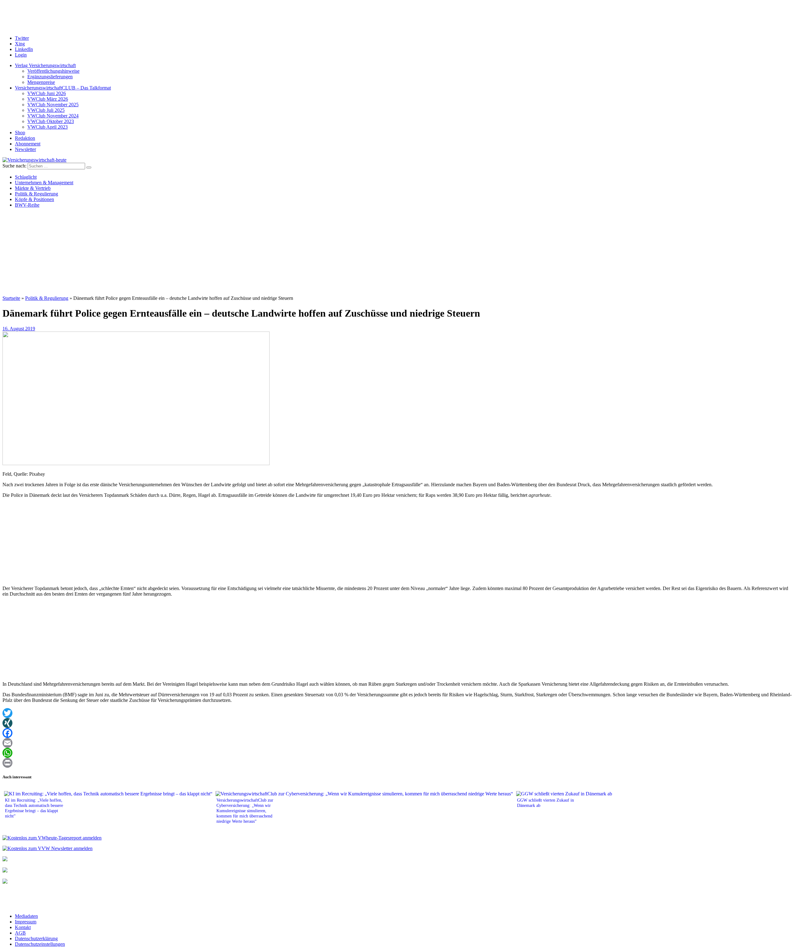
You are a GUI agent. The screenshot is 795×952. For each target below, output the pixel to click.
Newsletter (25, 149)
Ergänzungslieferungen (50, 76)
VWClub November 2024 (53, 115)
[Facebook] (397, 733)
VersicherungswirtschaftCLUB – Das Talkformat (63, 87)
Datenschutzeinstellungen (40, 944)
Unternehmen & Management (44, 182)
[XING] (397, 723)
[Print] (397, 763)
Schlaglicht (26, 177)
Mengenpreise (41, 82)
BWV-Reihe (27, 205)
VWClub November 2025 (53, 104)
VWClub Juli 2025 (46, 110)
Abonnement (27, 143)
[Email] (397, 743)
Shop (20, 132)
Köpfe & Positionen (34, 199)
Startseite (11, 298)
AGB (20, 933)
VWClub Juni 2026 (46, 93)
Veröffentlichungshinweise (53, 71)
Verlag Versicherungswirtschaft (45, 65)
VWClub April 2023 (47, 127)
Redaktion (25, 138)
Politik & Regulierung (36, 193)
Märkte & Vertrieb (33, 188)
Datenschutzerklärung (36, 938)
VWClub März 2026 (47, 99)
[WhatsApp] (397, 753)
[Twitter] (397, 713)
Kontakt (23, 927)
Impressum (25, 921)
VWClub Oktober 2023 (50, 121)
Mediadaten (26, 916)
